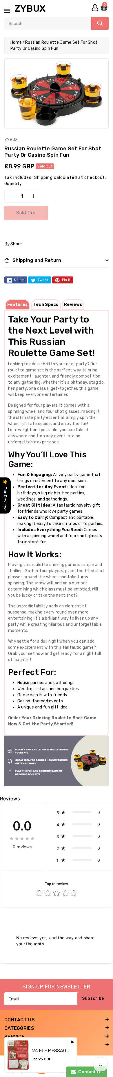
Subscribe (93, 998)
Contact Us (89, 1071)
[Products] (18, 1055)
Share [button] (16, 244)
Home (16, 42)
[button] (56, 260)
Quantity (13, 183)
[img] (22, 838)
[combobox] (56, 23)
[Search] (100, 23)
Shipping (43, 177)
